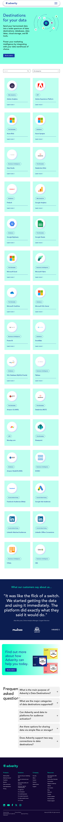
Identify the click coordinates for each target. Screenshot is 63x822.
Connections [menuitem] (50, 781)
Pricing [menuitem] (4, 788)
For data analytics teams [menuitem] (23, 798)
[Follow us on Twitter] (16, 805)
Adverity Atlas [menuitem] (6, 775)
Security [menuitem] (34, 775)
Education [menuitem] (49, 792)
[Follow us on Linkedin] (4, 805)
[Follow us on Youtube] (8, 805)
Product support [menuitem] (51, 800)
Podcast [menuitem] (49, 794)
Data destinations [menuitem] (7, 786)
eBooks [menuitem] (49, 785)
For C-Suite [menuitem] (20, 800)
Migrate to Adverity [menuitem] (51, 783)
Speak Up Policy (24, 813)
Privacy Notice (18, 812)
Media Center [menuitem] (36, 784)
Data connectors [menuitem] (6, 784)
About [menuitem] (34, 778)
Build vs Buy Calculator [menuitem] (52, 779)
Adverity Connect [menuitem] (7, 778)
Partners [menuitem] (34, 782)
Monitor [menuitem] (5, 782)
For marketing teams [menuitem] (22, 794)
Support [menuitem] (34, 786)
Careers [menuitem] (34, 780)
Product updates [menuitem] (51, 796)
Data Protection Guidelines (9, 813)
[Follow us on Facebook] (12, 805)
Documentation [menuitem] (50, 798)
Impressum (5, 815)
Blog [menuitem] (48, 790)
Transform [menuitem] (5, 780)
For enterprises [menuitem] (21, 791)
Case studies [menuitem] (50, 787)
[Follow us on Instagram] (20, 805)
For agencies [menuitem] (21, 789)
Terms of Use (6, 812)
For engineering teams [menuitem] (23, 796)
